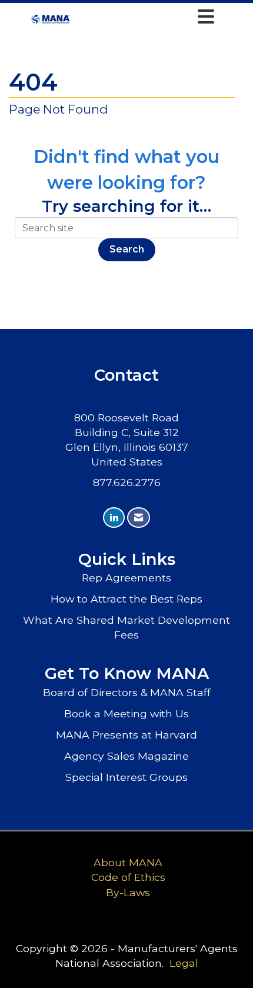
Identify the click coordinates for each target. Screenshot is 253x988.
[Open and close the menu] (146, 17)
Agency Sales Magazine (126, 756)
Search (126, 249)
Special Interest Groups (126, 777)
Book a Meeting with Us (126, 713)
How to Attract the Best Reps (126, 599)
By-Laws (128, 892)
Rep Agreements (126, 577)
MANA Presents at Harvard (126, 734)
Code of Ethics (128, 877)
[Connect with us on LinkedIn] (114, 517)
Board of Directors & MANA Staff (127, 692)
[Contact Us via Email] (138, 517)
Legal (183, 963)
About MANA (128, 862)
